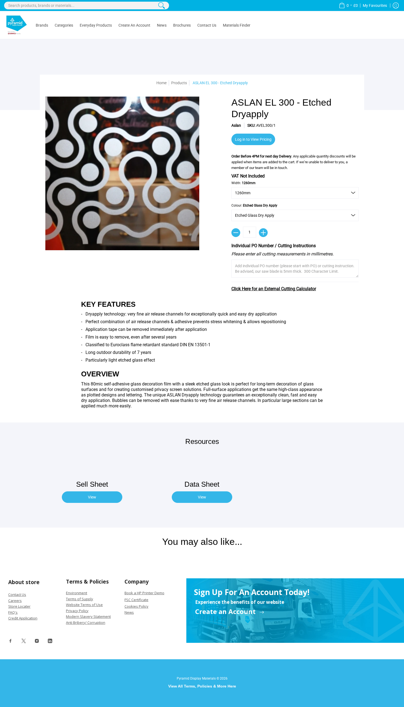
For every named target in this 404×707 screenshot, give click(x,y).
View (92, 497)
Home (161, 83)
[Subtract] (235, 232)
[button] (348, 5)
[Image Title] (10, 642)
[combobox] (86, 5)
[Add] (263, 232)
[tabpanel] (202, 355)
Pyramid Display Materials (196, 678)
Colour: (254, 205)
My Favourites (375, 5)
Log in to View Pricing (253, 139)
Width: (243, 183)
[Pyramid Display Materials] (16, 25)
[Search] (161, 5)
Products (179, 83)
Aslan (236, 125)
